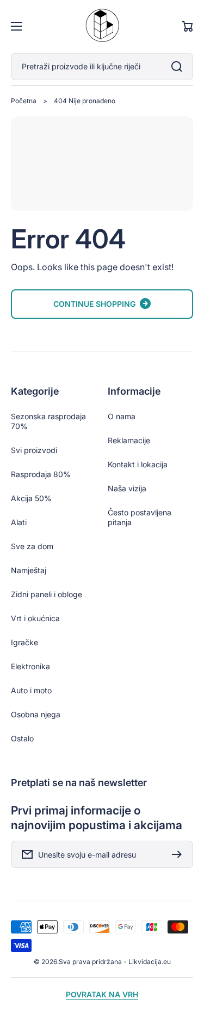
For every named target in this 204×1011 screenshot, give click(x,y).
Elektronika (30, 666)
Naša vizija (127, 488)
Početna (23, 101)
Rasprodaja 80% (41, 474)
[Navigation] (16, 26)
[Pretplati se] (179, 854)
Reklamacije (129, 440)
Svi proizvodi (34, 450)
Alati (19, 522)
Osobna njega (35, 714)
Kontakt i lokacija (138, 464)
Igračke (24, 642)
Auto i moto (31, 690)
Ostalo (22, 738)
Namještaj (28, 570)
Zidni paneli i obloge (46, 594)
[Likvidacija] (102, 26)
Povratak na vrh (102, 994)
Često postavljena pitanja (139, 517)
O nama (121, 416)
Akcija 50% (31, 498)
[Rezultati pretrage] (179, 66)
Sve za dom (32, 546)
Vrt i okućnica (35, 618)
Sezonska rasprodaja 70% (48, 421)
